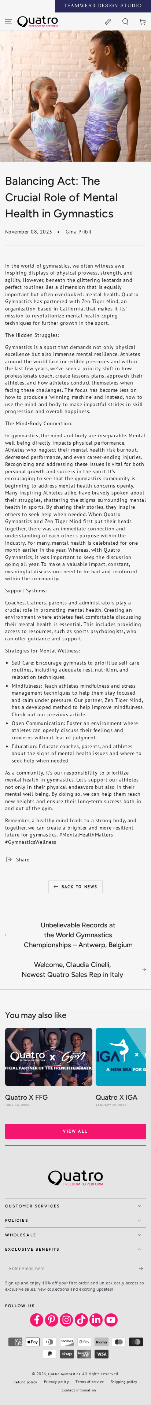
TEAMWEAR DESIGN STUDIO (103, 6)
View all (75, 1131)
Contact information (79, 1390)
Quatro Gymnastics (64, 1374)
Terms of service (90, 1381)
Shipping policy (124, 1381)
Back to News (79, 886)
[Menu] (8, 21)
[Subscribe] (142, 1268)
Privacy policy (56, 1381)
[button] (125, 21)
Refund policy (25, 1382)
